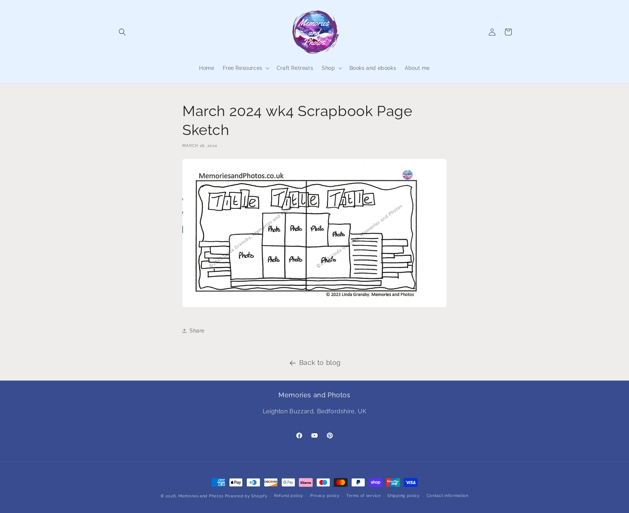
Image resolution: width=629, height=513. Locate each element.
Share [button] (197, 331)
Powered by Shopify (246, 496)
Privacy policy (325, 495)
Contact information (447, 495)
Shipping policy (403, 495)
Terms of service (363, 495)
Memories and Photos (200, 496)
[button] (122, 32)
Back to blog (320, 362)
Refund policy (288, 495)
